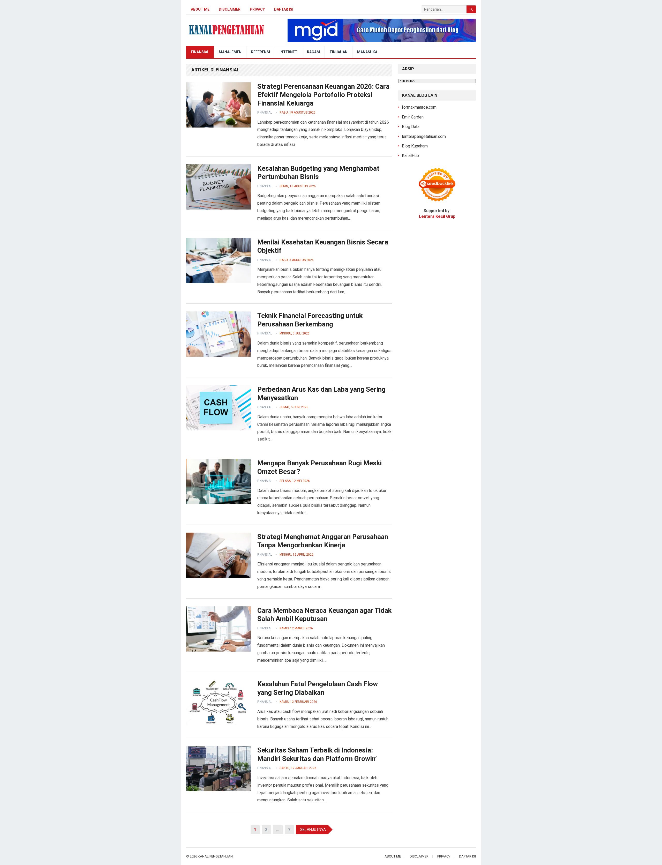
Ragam (313, 52)
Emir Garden (413, 117)
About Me (200, 9)
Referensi (260, 52)
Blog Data (410, 126)
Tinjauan (338, 52)
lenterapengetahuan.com (424, 136)
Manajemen (230, 52)
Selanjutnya (313, 829)
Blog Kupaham (415, 146)
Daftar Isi (283, 9)
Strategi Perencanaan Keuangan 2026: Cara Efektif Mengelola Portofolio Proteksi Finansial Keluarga (323, 95)
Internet (288, 52)
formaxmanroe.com (419, 107)
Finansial (200, 52)
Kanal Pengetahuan (215, 856)
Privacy (257, 9)
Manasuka (367, 52)
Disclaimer (229, 9)
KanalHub (410, 155)
